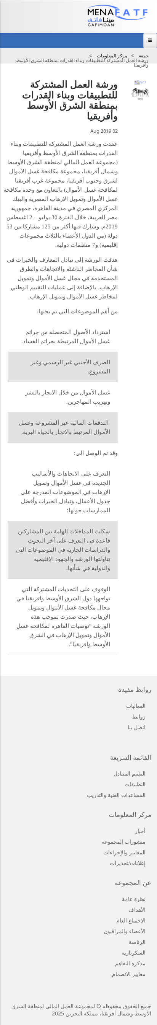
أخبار (140, 831)
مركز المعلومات (112, 56)
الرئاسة (137, 942)
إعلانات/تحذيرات (128, 863)
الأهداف (137, 910)
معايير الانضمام (129, 974)
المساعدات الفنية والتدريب (116, 795)
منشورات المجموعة (124, 842)
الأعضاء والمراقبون (125, 931)
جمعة (144, 56)
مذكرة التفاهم (130, 963)
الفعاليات (136, 706)
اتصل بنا (137, 727)
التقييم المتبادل (130, 774)
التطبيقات (135, 784)
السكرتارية (134, 953)
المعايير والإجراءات (124, 853)
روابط (139, 717)
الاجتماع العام (131, 921)
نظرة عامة (134, 899)
